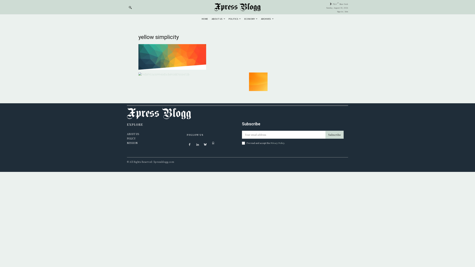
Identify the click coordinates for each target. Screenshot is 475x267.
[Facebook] (190, 145)
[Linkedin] (197, 145)
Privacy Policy (277, 142)
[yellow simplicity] (172, 68)
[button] (130, 7)
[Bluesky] (205, 145)
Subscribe (334, 134)
